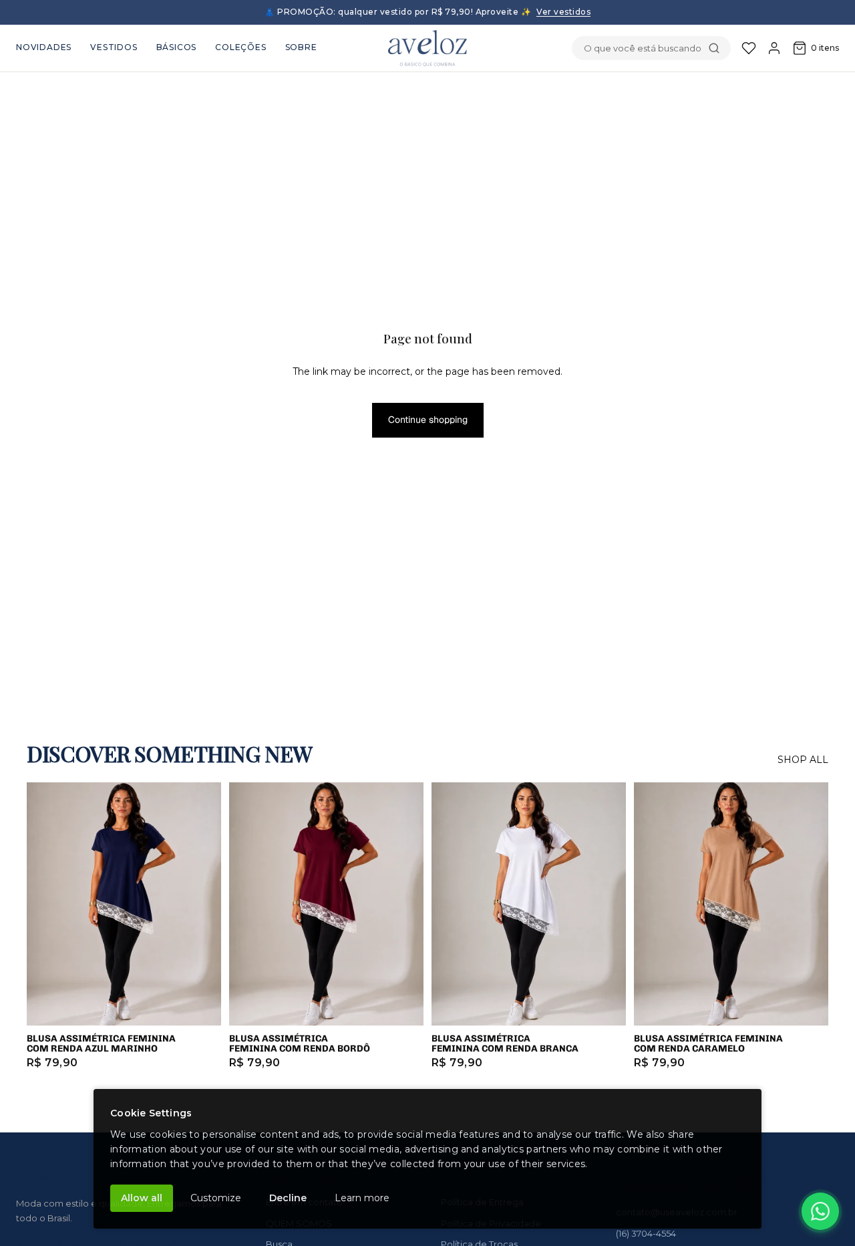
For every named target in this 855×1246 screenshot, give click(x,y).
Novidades (43, 47)
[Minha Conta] (774, 48)
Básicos (176, 47)
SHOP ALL (803, 760)
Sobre (301, 47)
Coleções (240, 47)
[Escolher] (200, 1005)
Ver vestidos (563, 12)
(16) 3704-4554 (646, 1233)
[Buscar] (714, 48)
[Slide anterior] (47, 904)
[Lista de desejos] (748, 48)
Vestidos (113, 47)
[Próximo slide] (201, 904)
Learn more (362, 1198)
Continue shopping (428, 420)
